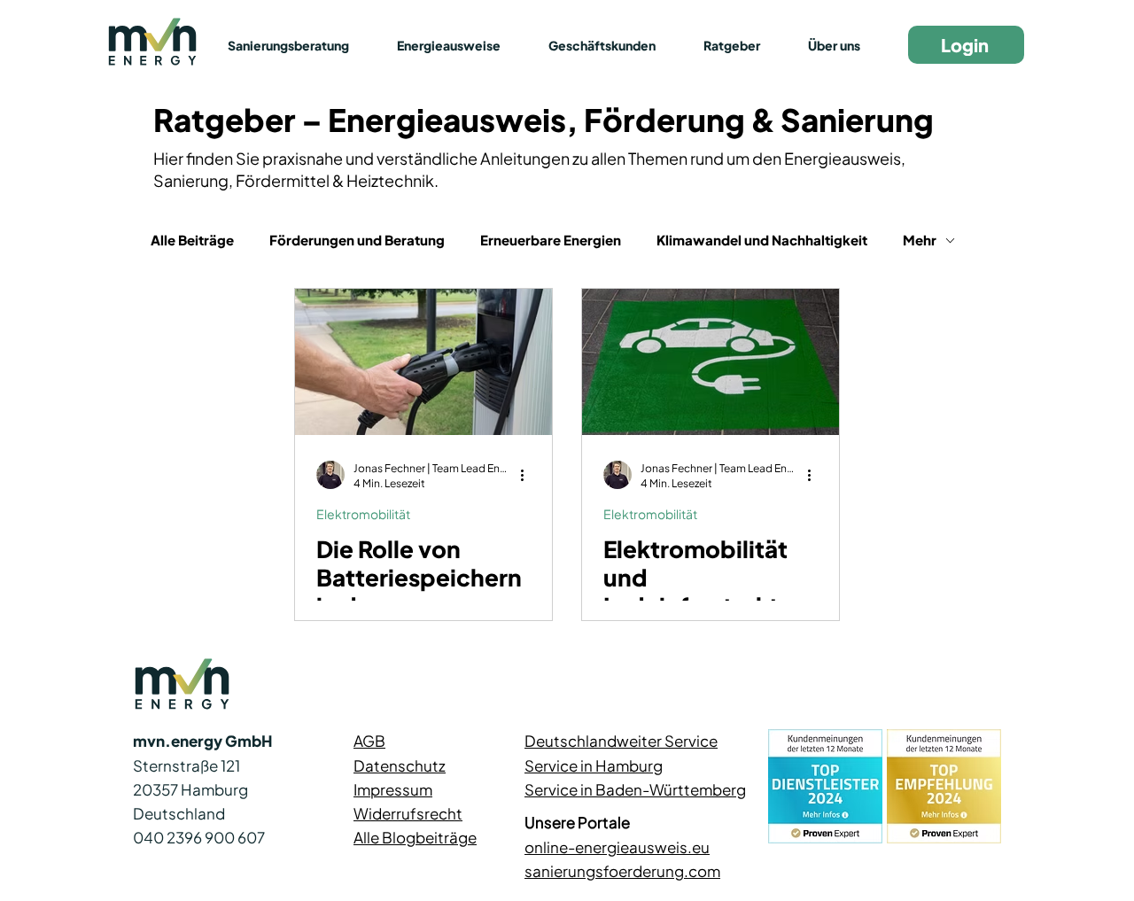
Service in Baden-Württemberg (635, 789)
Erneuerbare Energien (550, 240)
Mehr (919, 240)
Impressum (392, 789)
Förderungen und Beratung (357, 240)
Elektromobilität (363, 514)
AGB (369, 740)
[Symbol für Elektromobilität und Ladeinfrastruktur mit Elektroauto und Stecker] (710, 362)
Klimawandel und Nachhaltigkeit (761, 240)
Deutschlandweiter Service (621, 740)
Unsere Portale (577, 822)
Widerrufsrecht (407, 813)
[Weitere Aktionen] (528, 474)
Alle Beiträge (192, 240)
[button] (299, 45)
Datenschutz (399, 765)
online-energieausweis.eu (617, 847)
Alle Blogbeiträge (415, 837)
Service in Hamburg (593, 765)
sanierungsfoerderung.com (622, 871)
